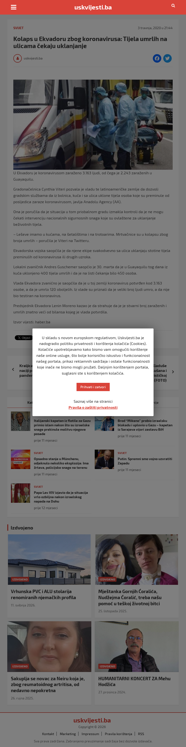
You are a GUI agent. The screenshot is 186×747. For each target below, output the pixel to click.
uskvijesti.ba (93, 7)
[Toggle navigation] (13, 7)
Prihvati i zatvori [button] (93, 387)
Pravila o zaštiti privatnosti (93, 407)
